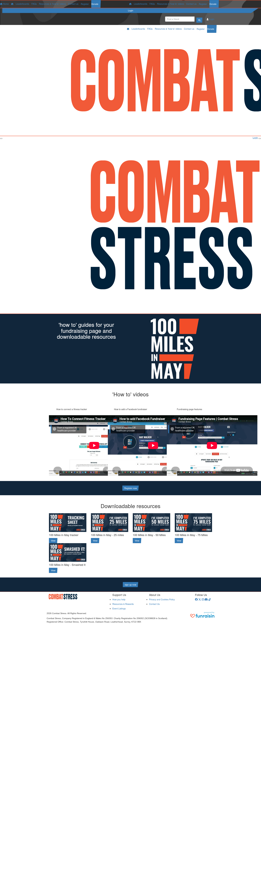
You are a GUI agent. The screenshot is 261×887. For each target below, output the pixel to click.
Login (130, 10)
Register (203, 3)
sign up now (130, 584)
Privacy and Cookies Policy (162, 599)
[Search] (199, 20)
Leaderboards (140, 3)
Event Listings (119, 608)
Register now (130, 488)
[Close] (260, 138)
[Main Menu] (1, 138)
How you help (118, 599)
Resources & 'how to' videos (170, 3)
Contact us (191, 3)
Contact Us (154, 603)
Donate (212, 3)
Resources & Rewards (123, 603)
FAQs (152, 3)
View (53, 540)
